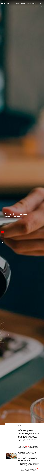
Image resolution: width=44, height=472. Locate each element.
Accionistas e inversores (29, 3)
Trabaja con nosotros (40, 3)
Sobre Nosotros (17, 3)
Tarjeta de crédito (22, 462)
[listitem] (2, 232)
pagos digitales (27, 446)
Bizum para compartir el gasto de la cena (28, 443)
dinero (21, 468)
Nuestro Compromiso (23, 3)
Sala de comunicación (34, 3)
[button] (2, 232)
